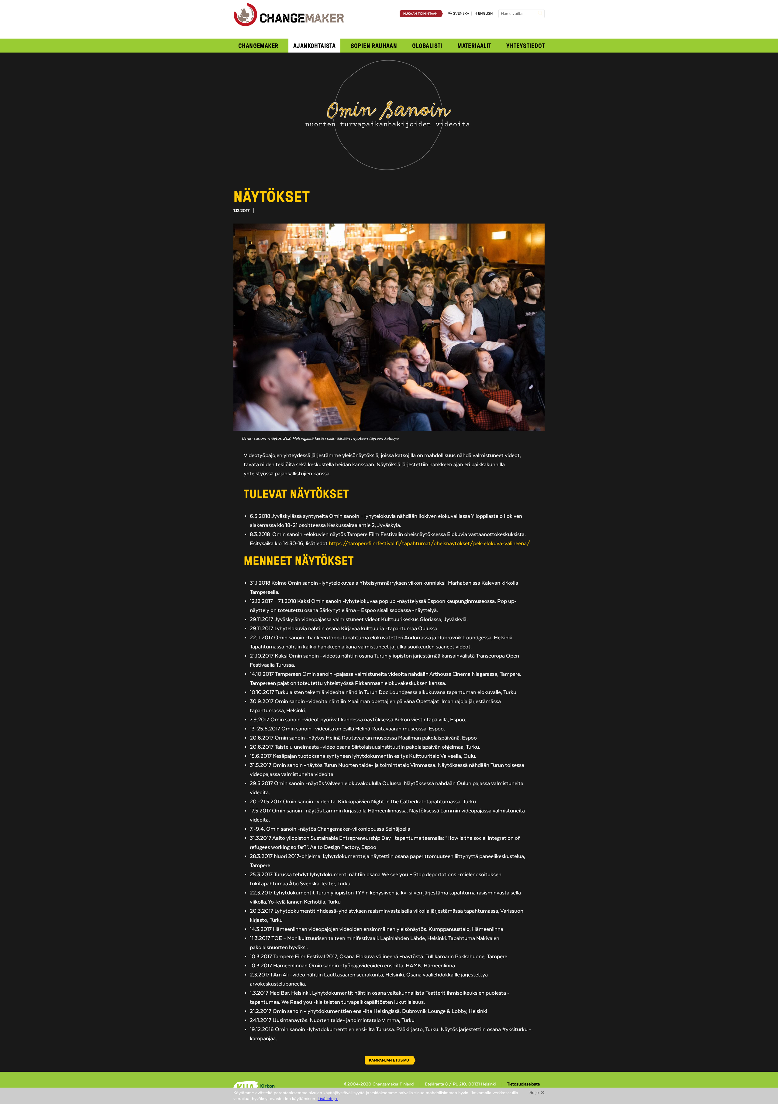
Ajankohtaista (314, 45)
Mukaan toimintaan (420, 13)
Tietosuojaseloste (523, 1084)
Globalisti (427, 45)
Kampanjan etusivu (389, 1060)
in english (483, 13)
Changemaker (258, 45)
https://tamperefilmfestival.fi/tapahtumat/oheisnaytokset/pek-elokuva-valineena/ (429, 544)
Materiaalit (474, 45)
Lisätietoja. (328, 1098)
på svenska (458, 13)
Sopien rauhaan (374, 45)
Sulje (534, 1092)
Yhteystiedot (525, 45)
